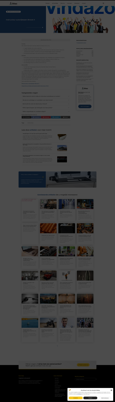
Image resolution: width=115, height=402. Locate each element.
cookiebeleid (79, 394)
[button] (111, 390)
